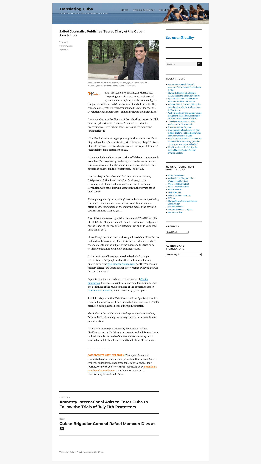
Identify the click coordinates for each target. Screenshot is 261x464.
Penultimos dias (175, 212)
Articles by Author (144, 9)
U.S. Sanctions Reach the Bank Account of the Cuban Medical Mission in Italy (184, 87)
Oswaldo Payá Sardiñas (100, 290)
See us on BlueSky (180, 38)
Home (124, 9)
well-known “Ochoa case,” (122, 264)
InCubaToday (174, 204)
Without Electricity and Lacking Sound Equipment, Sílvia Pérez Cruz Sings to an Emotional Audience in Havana (184, 116)
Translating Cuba (76, 9)
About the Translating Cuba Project (180, 9)
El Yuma (171, 198)
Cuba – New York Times (178, 187)
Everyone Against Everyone (180, 127)
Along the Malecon (176, 175)
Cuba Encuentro (175, 190)
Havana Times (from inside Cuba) (182, 201)
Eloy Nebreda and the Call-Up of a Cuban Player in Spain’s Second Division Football (182, 150)
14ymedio (63, 42)
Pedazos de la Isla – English (180, 209)
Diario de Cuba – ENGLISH (179, 195)
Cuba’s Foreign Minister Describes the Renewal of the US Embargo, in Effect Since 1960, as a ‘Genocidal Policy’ (184, 142)
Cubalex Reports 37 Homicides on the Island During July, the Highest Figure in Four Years (184, 107)
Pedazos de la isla (175, 207)
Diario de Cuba (174, 192)
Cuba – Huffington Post (178, 184)
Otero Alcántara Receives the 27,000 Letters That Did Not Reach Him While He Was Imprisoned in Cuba (184, 133)
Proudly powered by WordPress (90, 452)
